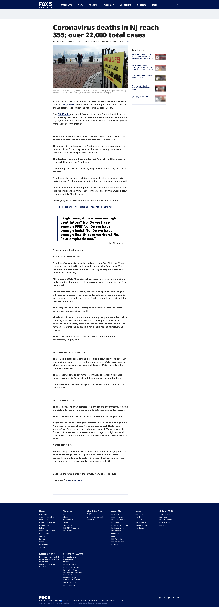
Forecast (66, 514)
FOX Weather (68, 531)
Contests (114, 536)
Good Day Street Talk (95, 517)
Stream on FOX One (73, 553)
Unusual (42, 536)
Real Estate (139, 528)
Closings (66, 517)
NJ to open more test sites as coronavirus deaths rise (84, 206)
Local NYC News (45, 520)
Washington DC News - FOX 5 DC (47, 565)
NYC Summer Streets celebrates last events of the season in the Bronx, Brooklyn (142, 67)
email (178, 597)
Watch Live (43, 514)
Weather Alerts (68, 520)
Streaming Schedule (46, 517)
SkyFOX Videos (164, 522)
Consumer (139, 514)
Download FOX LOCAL (119, 525)
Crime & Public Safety (47, 531)
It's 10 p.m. (115, 544)
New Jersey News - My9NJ (49, 557)
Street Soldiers (164, 514)
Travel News (68, 525)
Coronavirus (70, 41)
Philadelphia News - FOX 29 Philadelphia (49, 561)
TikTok (164, 597)
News (42, 511)
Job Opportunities (117, 528)
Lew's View (163, 517)
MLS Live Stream (69, 585)
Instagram (160, 597)
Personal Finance (141, 525)
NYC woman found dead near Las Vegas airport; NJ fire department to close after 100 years (142, 57)
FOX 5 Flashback (165, 520)
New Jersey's (67, 104)
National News (44, 525)
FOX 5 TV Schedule (118, 520)
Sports (41, 542)
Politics (41, 528)
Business (138, 520)
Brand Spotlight (165, 525)
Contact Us (115, 533)
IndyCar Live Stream (70, 570)
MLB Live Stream (69, 564)
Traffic (65, 522)
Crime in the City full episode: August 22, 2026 (142, 77)
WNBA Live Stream (70, 582)
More (154, 5)
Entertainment (44, 533)
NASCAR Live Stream (71, 567)
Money (138, 511)
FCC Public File (116, 539)
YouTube (169, 597)
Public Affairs (116, 531)
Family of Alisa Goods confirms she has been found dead (142, 87)
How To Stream (117, 514)
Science (42, 539)
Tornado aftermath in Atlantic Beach (140, 97)
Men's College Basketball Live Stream (72, 574)
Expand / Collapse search (178, 5)
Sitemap (42, 547)
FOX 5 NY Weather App (71, 528)
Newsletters (43, 544)
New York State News (47, 522)
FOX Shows (115, 522)
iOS (69, 480)
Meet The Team (117, 517)
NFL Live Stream (69, 557)
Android (78, 480)
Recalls (138, 517)
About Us (116, 511)
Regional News (47, 553)
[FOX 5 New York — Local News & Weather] (46, 5)
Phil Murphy (64, 114)
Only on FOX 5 (166, 511)
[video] (160, 57)
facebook (155, 597)
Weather (67, 511)
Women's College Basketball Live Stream (71, 578)
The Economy (140, 522)
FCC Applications (117, 542)
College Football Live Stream (71, 561)
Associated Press (58, 41)
